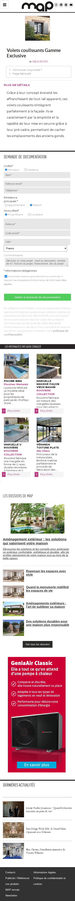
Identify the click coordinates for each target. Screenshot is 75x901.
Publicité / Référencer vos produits (17, 881)
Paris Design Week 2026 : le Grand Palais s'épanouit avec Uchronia (46, 830)
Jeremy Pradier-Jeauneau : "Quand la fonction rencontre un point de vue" (49, 809)
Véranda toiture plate (48, 446)
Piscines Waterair (16, 384)
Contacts (10, 872)
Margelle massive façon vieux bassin (48, 384)
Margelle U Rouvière (12, 446)
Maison (37, 205)
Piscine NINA (13, 380)
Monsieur (13, 169)
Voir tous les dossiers (38, 644)
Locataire (37, 214)
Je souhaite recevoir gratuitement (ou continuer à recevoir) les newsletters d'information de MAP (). (35, 280)
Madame (33, 169)
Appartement (16, 205)
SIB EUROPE (40, 61)
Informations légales (44, 872)
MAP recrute (12, 889)
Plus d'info (14, 410)
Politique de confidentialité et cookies (49, 881)
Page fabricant (22, 73)
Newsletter (11, 895)
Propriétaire (15, 214)
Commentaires (13, 255)
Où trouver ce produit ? (27, 69)
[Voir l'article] (13, 816)
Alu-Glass (43, 450)
